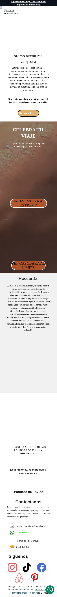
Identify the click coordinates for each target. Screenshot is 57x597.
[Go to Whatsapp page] (12, 533)
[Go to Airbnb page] (19, 578)
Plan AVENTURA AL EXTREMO (28, 203)
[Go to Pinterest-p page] (34, 578)
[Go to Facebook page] (41, 567)
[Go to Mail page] (12, 526)
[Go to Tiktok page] (27, 567)
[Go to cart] (43, 15)
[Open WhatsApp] (50, 589)
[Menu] (51, 15)
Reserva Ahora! (28, 113)
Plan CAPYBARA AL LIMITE (28, 265)
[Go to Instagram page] (12, 567)
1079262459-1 (42, 590)
